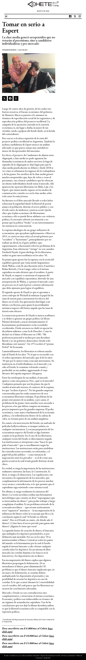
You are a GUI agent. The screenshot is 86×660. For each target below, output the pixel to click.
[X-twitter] (75, 16)
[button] (6, 16)
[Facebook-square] (70, 16)
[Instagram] (80, 16)
